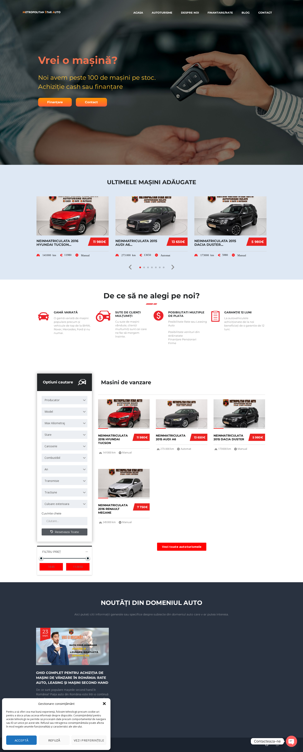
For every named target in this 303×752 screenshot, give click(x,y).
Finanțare (55, 102)
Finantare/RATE (220, 12)
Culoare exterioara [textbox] (57, 504)
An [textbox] (46, 469)
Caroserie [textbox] (51, 446)
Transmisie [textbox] (52, 481)
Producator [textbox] (52, 400)
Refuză (54, 740)
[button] (104, 704)
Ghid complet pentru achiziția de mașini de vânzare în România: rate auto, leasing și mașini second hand (72, 678)
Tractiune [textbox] (51, 492)
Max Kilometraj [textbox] (55, 423)
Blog (246, 12)
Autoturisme (162, 12)
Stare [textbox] (48, 435)
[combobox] (64, 400)
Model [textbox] (49, 411)
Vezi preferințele (89, 740)
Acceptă (21, 740)
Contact (265, 12)
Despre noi (190, 12)
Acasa (138, 12)
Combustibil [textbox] (52, 458)
